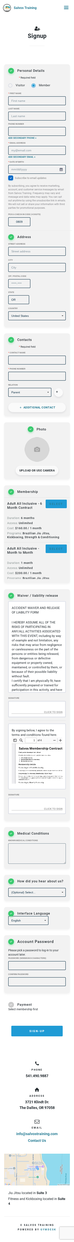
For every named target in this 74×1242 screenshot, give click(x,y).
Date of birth (16, 162)
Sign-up (37, 1031)
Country (13, 308)
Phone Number (16, 124)
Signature (13, 698)
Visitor (20, 85)
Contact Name (16, 353)
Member (44, 85)
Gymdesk (48, 1229)
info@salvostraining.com (37, 1134)
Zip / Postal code (17, 276)
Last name (14, 109)
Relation (13, 385)
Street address (16, 244)
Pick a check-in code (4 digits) (24, 214)
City (10, 260)
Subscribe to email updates (37, 193)
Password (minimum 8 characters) (27, 958)
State (11, 292)
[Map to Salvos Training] (37, 1169)
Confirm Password (18, 974)
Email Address (16, 143)
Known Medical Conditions (23, 840)
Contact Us (37, 1140)
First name (14, 93)
